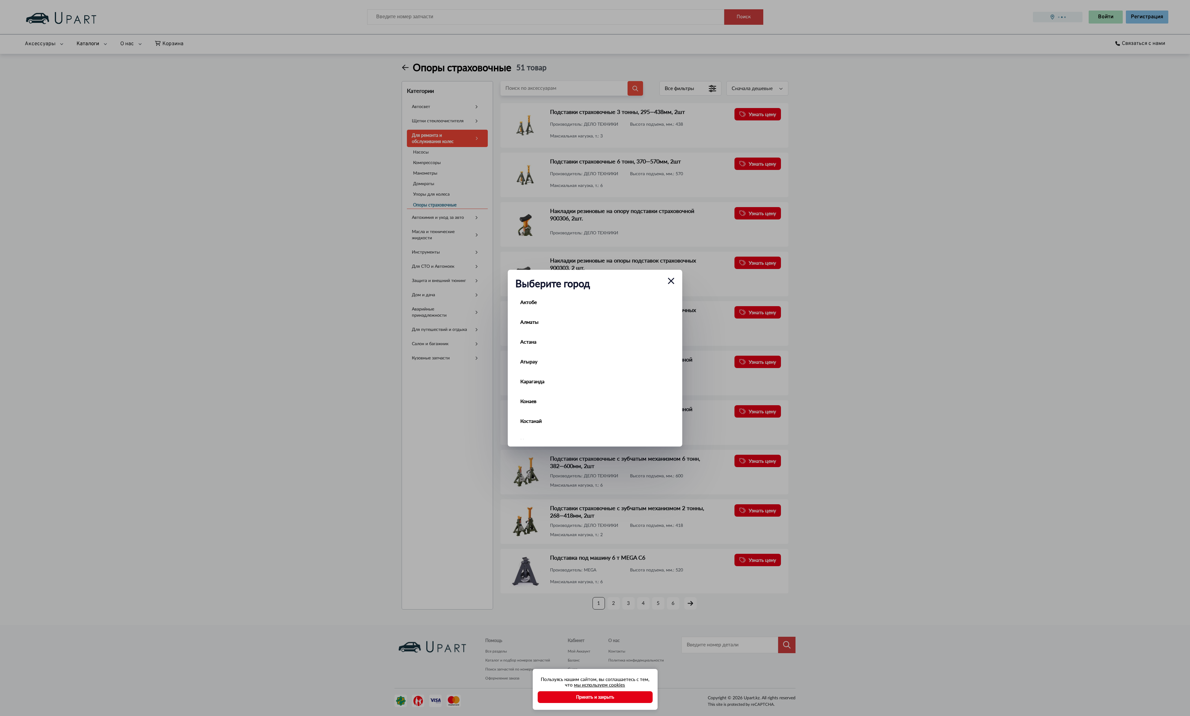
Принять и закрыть (595, 697)
